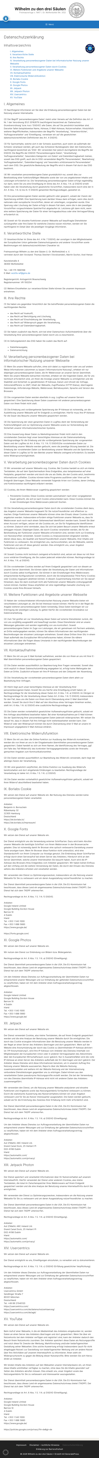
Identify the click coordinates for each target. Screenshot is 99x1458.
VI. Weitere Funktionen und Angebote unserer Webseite (37, 69)
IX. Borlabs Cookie (19, 79)
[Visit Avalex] (90, 53)
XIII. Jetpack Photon (20, 91)
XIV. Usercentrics (18, 94)
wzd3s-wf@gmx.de (20, 273)
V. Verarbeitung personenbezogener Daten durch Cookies (38, 66)
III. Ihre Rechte (17, 57)
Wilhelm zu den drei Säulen (40, 9)
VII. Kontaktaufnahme (20, 73)
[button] (5, 1452)
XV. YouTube (16, 97)
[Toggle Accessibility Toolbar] (6, 18)
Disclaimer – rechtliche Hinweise (44, 1445)
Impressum (21, 1445)
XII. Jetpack (15, 88)
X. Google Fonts (18, 82)
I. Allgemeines (16, 51)
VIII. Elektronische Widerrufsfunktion (27, 76)
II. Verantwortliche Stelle (22, 54)
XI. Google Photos (19, 85)
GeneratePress (72, 1454)
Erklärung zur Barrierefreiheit (49, 1449)
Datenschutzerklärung (73, 1445)
